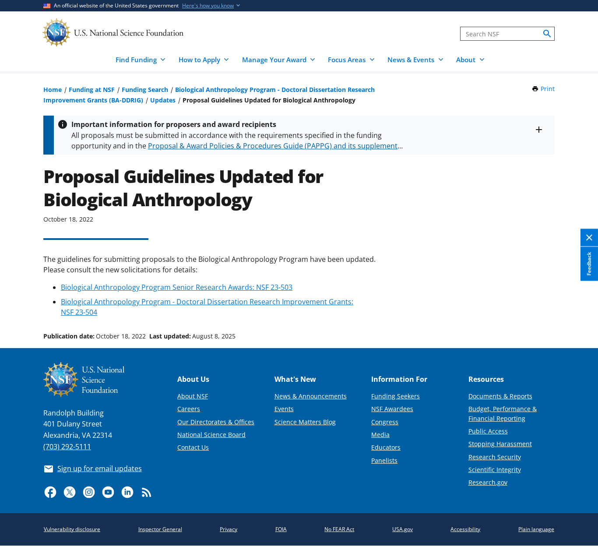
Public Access (488, 431)
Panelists (384, 460)
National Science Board (211, 434)
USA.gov (402, 529)
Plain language (536, 529)
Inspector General (160, 529)
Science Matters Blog (305, 422)
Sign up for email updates (99, 468)
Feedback (589, 263)
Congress (384, 422)
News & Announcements (310, 396)
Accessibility (465, 529)
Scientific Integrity (494, 469)
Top (579, 303)
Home (52, 89)
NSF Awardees (392, 409)
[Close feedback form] (589, 238)
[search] (547, 33)
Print (548, 89)
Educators (386, 447)
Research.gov (487, 482)
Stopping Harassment (500, 444)
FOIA (281, 529)
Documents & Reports (500, 396)
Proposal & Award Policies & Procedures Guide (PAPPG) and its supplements (274, 146)
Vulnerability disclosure (72, 529)
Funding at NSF (92, 89)
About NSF (192, 396)
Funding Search (145, 89)
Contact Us (193, 447)
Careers (188, 409)
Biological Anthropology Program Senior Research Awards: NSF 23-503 (176, 287)
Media (380, 434)
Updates (163, 100)
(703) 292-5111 (67, 446)
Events (284, 409)
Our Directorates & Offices (215, 422)
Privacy (228, 529)
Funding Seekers (395, 396)
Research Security (494, 457)
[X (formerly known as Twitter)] (70, 492)
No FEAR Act (339, 529)
